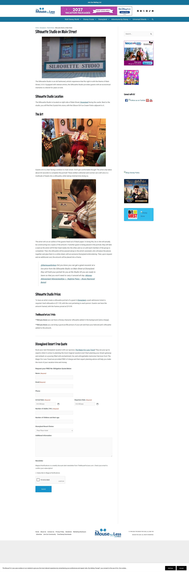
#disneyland (46, 279)
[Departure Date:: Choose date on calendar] (97, 404)
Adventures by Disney (119, 19)
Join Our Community (49, 534)
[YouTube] (153, 11)
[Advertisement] (73, 509)
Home (37, 28)
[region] (94, 567)
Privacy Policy (60, 532)
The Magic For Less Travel (85, 350)
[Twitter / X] (144, 11)
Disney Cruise (88, 19)
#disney (88, 275)
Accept (181, 568)
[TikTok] (150, 11)
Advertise (39, 534)
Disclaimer (68, 532)
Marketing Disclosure (79, 532)
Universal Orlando (139, 19)
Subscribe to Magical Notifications (48, 473)
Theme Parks (50, 28)
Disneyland (102, 19)
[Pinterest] (147, 11)
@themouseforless (48, 265)
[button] (153, 19)
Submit (43, 489)
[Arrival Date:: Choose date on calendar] (58, 404)
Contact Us (50, 532)
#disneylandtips (57, 279)
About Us (43, 532)
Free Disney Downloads (64, 534)
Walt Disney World (72, 19)
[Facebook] (138, 11)
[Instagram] (141, 11)
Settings (170, 568)
